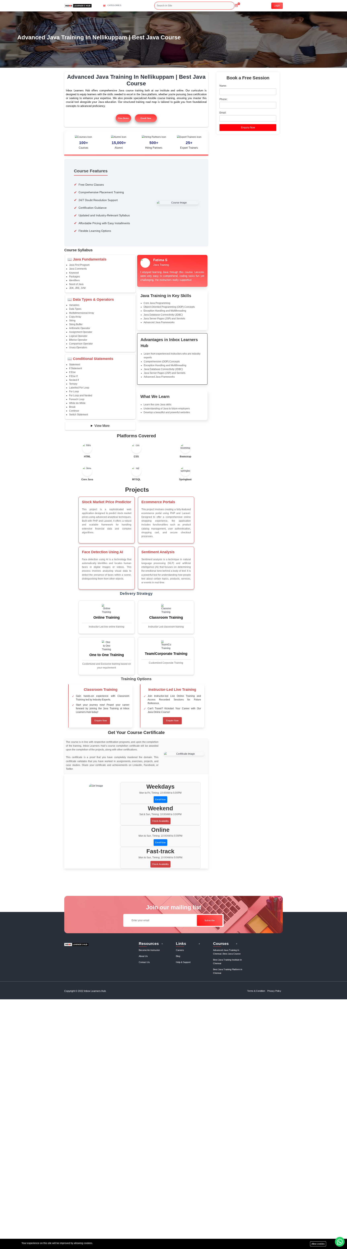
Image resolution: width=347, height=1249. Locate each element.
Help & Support (183, 962)
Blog (178, 956)
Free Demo (123, 118)
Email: (222, 112)
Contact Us (144, 962)
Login (277, 5)
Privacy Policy (274, 991)
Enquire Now (100, 720)
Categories (114, 5)
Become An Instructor (149, 950)
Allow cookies (318, 1244)
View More (102, 425)
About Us (143, 956)
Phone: (223, 99)
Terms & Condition (256, 991)
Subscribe (209, 920)
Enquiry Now (248, 127)
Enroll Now (146, 118)
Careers (180, 950)
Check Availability (160, 821)
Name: (223, 85)
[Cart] (236, 4)
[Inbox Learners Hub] (78, 5)
